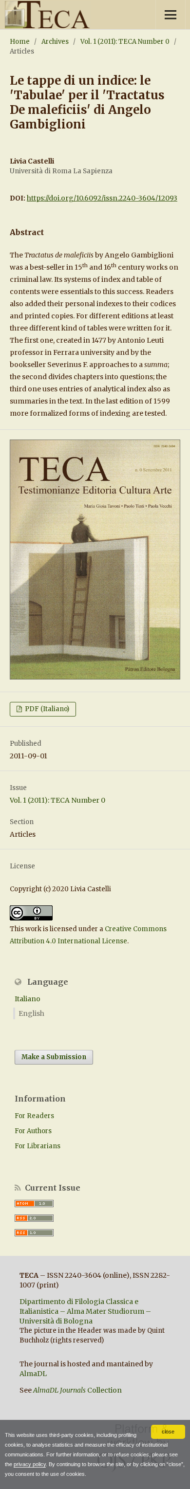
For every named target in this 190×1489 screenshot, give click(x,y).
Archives (55, 41)
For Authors (33, 1131)
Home (20, 41)
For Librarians (37, 1146)
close (168, 1431)
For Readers (34, 1116)
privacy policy (30, 1464)
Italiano (27, 998)
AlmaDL (33, 1373)
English (31, 1013)
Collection (77, 1390)
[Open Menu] (170, 14)
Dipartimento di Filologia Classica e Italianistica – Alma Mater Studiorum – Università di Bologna (85, 1311)
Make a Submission (53, 1057)
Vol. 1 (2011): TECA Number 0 (125, 41)
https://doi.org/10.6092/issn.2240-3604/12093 (102, 198)
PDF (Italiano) (46, 709)
